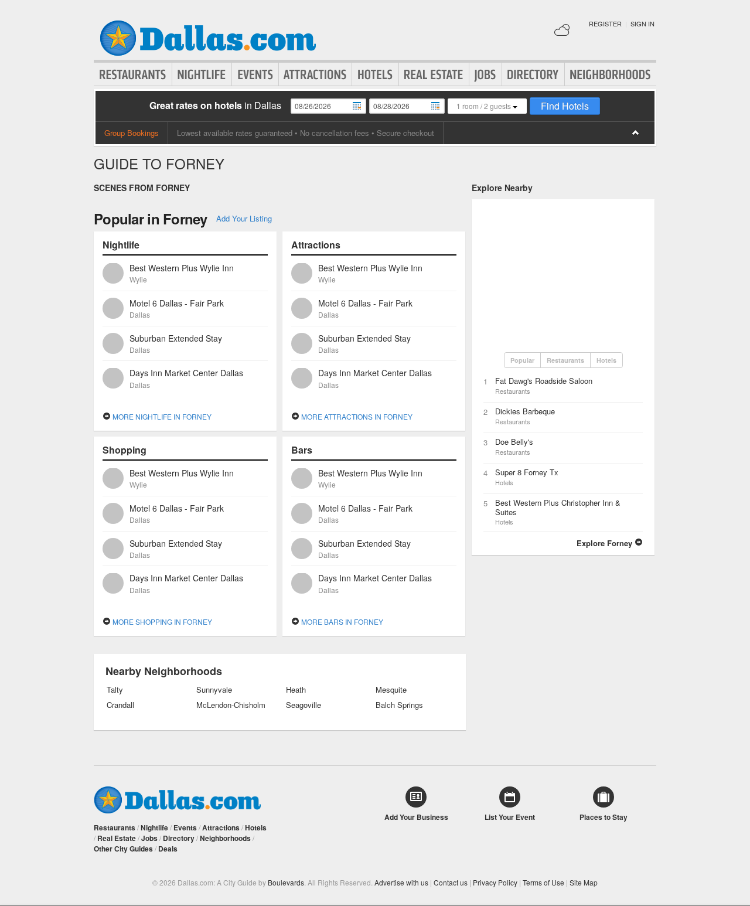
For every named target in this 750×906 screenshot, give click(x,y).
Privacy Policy (495, 882)
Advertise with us (401, 882)
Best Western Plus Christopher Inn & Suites (558, 507)
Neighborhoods (610, 74)
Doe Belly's (514, 441)
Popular (522, 360)
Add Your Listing (244, 218)
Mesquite (391, 689)
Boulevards (286, 882)
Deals (168, 848)
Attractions (315, 74)
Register (605, 23)
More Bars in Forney (341, 621)
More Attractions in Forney (355, 416)
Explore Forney (606, 543)
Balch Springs (399, 705)
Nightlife (201, 74)
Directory (533, 74)
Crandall (120, 705)
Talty (115, 689)
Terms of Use (543, 882)
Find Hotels (565, 106)
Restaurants (133, 74)
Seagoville (303, 705)
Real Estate (434, 74)
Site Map (584, 882)
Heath (296, 689)
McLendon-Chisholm (230, 705)
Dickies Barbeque (525, 411)
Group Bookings (131, 132)
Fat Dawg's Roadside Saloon (543, 380)
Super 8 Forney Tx (526, 472)
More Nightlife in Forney (161, 416)
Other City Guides (123, 848)
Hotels (375, 74)
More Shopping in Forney (161, 621)
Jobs (485, 74)
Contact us (451, 882)
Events (255, 74)
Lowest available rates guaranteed (234, 132)
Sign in (642, 23)
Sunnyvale (214, 689)
